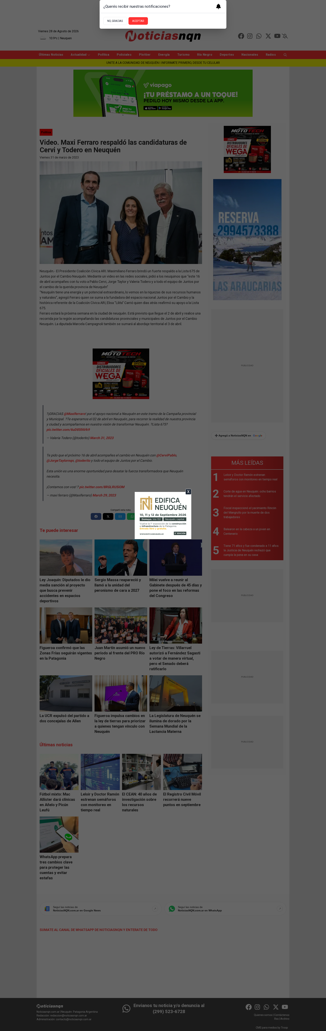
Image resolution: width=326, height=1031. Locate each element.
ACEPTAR (138, 20)
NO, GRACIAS (115, 20)
